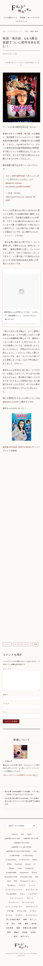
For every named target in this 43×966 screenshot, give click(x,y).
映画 (26, 31)
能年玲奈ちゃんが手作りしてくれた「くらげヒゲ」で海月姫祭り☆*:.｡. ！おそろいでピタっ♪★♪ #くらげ (21, 315)
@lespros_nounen (14, 183)
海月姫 (27, 133)
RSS (36, 877)
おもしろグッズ (32, 889)
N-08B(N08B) (11, 872)
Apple (29, 834)
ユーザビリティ (32, 915)
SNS (15, 881)
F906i (9, 864)
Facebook (18, 864)
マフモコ (32, 911)
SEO (9, 881)
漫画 (9, 932)
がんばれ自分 (11, 894)
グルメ (22, 894)
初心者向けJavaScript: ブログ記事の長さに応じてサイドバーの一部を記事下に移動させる (22, 801)
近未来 (33, 932)
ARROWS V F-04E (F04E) (21, 847)
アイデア (22, 885)
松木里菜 (9, 928)
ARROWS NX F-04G (12, 838)
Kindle (11, 868)
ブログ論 (10, 911)
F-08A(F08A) (28, 855)
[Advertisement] (21, 547)
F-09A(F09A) (11, 860)
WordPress (11, 885)
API (22, 834)
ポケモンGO (21, 911)
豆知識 (22, 17)
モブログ (18, 915)
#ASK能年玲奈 (18, 176)
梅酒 (18, 928)
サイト (5, 712)
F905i (35, 860)
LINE (20, 868)
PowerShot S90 (26, 877)
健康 (25, 919)
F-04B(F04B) (15, 855)
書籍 (26, 923)
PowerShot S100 (11, 877)
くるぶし (10, 144)
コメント (7, 669)
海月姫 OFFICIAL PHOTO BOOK (17, 447)
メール (6, 703)
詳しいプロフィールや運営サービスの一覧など (21, 775)
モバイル (8, 915)
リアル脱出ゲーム (10, 17)
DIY (35, 851)
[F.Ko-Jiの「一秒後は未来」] (21, 9)
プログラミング (21, 21)
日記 (13, 923)
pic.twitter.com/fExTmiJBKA (18, 186)
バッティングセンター (13, 906)
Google (28, 864)
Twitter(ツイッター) (28, 881)
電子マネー (25, 936)
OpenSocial (24, 872)
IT (35, 864)
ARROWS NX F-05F (31, 838)
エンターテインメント (15, 31)
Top (4, 31)
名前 (5, 694)
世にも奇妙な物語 (13, 919)
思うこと (33, 919)
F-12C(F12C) (24, 860)
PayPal (34, 872)
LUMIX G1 (29, 868)
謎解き (16, 932)
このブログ (32, 894)
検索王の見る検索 (30, 928)
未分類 (34, 923)
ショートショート (16, 898)
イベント (7, 644)
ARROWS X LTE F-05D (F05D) (18, 851)
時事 (20, 923)
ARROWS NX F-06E (21, 843)
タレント (30, 898)
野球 (15, 936)
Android (14, 834)
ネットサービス (34, 17)
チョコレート (14, 902)
